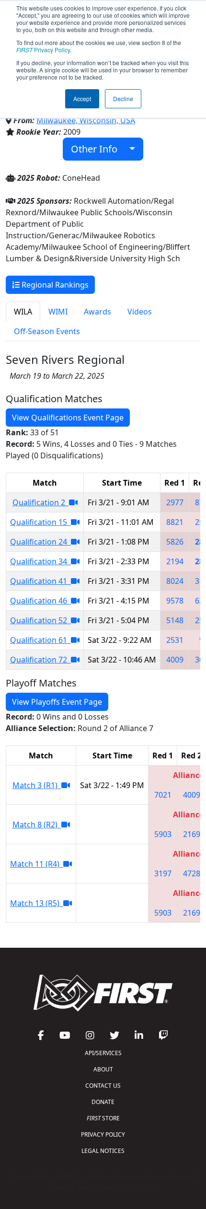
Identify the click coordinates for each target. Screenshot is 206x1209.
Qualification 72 (40, 659)
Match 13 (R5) (36, 903)
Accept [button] (82, 98)
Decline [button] (123, 98)
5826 (174, 541)
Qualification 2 (40, 502)
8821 (174, 522)
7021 (163, 795)
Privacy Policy (43, 50)
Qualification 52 (40, 620)
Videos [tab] (139, 311)
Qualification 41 (40, 581)
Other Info (98, 148)
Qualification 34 (40, 561)
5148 (174, 620)
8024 (174, 581)
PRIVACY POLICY (103, 1134)
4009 (174, 659)
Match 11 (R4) (36, 864)
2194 (174, 561)
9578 (174, 600)
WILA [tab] (23, 311)
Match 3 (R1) (36, 785)
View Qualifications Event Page (68, 417)
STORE (103, 1118)
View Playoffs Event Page (57, 702)
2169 (191, 834)
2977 (174, 502)
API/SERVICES (103, 1053)
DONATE (103, 1102)
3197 (163, 873)
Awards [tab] (97, 311)
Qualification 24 (40, 541)
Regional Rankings (54, 284)
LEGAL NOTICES (103, 1151)
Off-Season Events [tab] (47, 331)
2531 (174, 640)
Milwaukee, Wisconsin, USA (85, 120)
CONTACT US (103, 1085)
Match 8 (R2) (36, 824)
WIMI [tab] (58, 311)
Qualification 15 (40, 522)
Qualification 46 (40, 600)
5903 (163, 834)
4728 (191, 873)
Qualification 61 (40, 640)
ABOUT (103, 1069)
